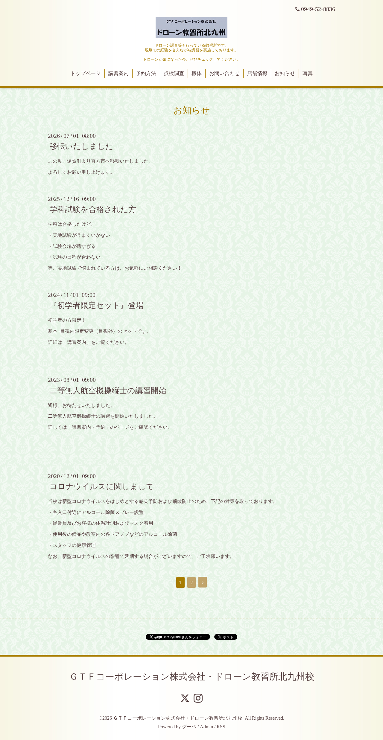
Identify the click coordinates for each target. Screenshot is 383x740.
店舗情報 (257, 73)
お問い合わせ (224, 73)
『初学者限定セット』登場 (96, 305)
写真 (308, 73)
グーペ (189, 726)
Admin (206, 726)
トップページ (85, 73)
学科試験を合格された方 (92, 209)
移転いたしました (81, 146)
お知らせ (285, 73)
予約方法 (146, 73)
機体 (197, 73)
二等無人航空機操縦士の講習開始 (107, 390)
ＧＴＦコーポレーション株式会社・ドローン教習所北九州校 (191, 676)
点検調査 (174, 73)
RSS (221, 726)
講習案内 (118, 73)
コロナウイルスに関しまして (101, 486)
